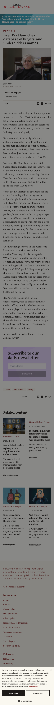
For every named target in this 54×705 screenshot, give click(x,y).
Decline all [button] (38, 693)
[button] (26, 701)
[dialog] (27, 686)
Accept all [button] (13, 693)
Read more (33, 686)
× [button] (51, 670)
